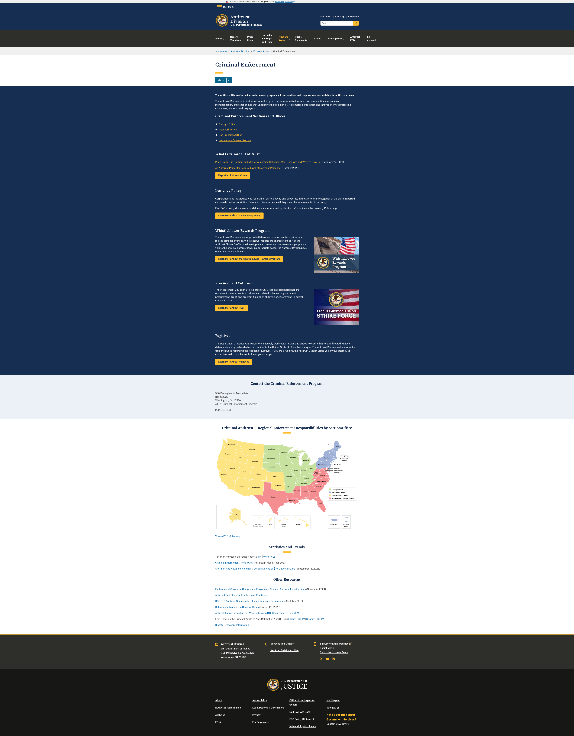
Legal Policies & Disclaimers (268, 707)
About (218, 700)
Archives (220, 715)
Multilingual (333, 700)
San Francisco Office (230, 135)
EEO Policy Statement (301, 719)
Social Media (327, 648)
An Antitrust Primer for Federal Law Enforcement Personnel (248, 168)
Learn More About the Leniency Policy (239, 215)
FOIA (218, 722)
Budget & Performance (228, 707)
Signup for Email (334, 643)
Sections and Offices (282, 643)
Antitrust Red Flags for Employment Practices (241, 595)
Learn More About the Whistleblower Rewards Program (249, 258)
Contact (336, 724)
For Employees (260, 722)
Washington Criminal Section (235, 140)
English (294, 619)
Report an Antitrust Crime (232, 175)
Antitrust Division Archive (284, 650)
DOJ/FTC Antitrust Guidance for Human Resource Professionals (250, 601)
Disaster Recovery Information (232, 625)
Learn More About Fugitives (233, 361)
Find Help (340, 17)
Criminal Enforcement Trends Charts (235, 562)
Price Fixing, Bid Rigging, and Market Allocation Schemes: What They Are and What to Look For (268, 162)
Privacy (256, 715)
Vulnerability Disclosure (302, 726)
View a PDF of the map (228, 536)
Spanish (313, 619)
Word (266, 556)
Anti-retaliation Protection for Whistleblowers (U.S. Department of (255, 613)
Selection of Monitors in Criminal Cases (237, 607)
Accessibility (259, 700)
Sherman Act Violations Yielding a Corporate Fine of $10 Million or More (255, 568)
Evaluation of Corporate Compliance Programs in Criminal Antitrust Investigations (260, 589)
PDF (259, 556)
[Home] (239, 26)
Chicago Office (227, 124)
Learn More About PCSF (231, 308)
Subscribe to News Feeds (334, 652)
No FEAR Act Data (299, 712)
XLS (273, 556)
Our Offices (326, 17)
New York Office (228, 129)
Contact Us (353, 17)
